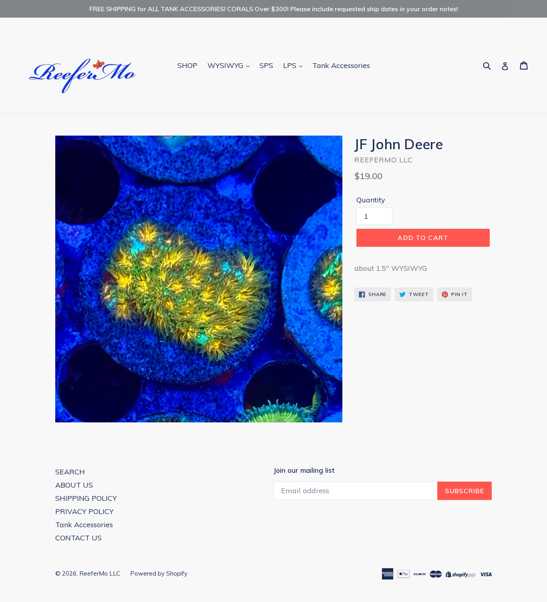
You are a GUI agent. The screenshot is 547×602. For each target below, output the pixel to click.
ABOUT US (74, 485)
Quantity (370, 199)
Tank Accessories (341, 65)
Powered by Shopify (158, 573)
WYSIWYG (226, 65)
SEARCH (70, 471)
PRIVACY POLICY (84, 511)
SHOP (187, 65)
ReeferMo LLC (99, 573)
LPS (290, 65)
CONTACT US (78, 537)
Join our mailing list (304, 470)
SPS (266, 65)
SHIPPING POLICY (86, 498)
